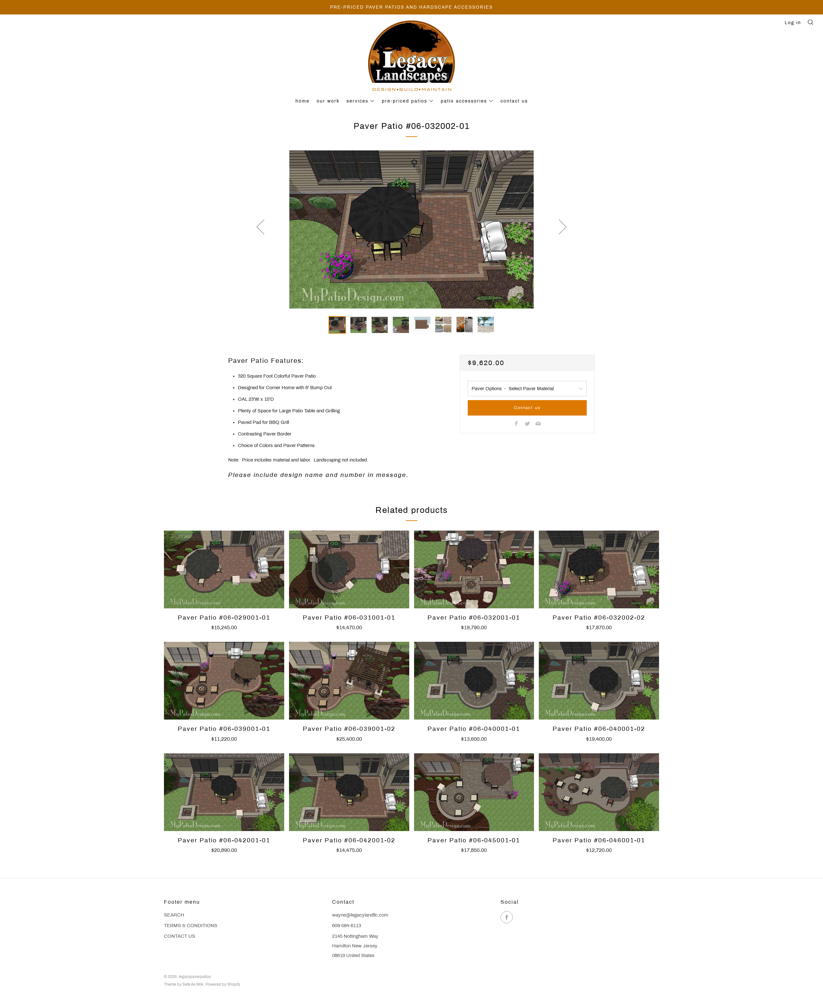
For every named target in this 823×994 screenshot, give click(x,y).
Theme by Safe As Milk (183, 984)
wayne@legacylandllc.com (360, 915)
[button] (337, 325)
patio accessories (464, 101)
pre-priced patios (404, 101)
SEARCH (174, 915)
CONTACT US (179, 936)
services (357, 101)
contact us (514, 101)
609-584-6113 (346, 925)
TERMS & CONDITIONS (190, 925)
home (302, 101)
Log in (793, 22)
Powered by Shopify (222, 984)
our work (328, 101)
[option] (411, 229)
